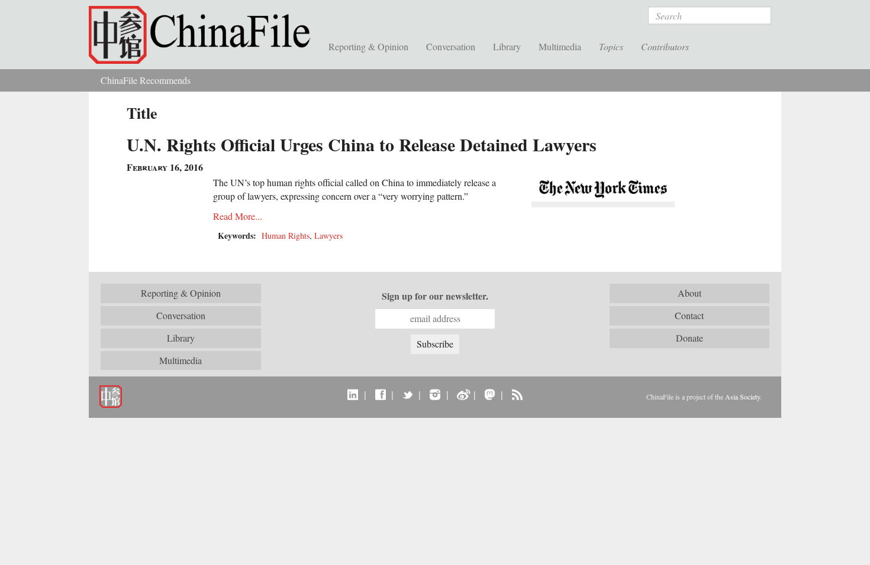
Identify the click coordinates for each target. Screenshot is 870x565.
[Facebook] (380, 394)
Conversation (450, 46)
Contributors (665, 46)
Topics (611, 46)
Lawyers (328, 235)
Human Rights (286, 235)
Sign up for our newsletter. (435, 296)
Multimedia (560, 46)
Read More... (237, 216)
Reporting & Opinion (368, 46)
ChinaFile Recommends (146, 80)
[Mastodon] (489, 394)
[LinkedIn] (353, 394)
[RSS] (517, 394)
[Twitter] (407, 394)
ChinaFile (204, 35)
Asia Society (742, 396)
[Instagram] (434, 394)
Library (507, 46)
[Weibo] (462, 394)
